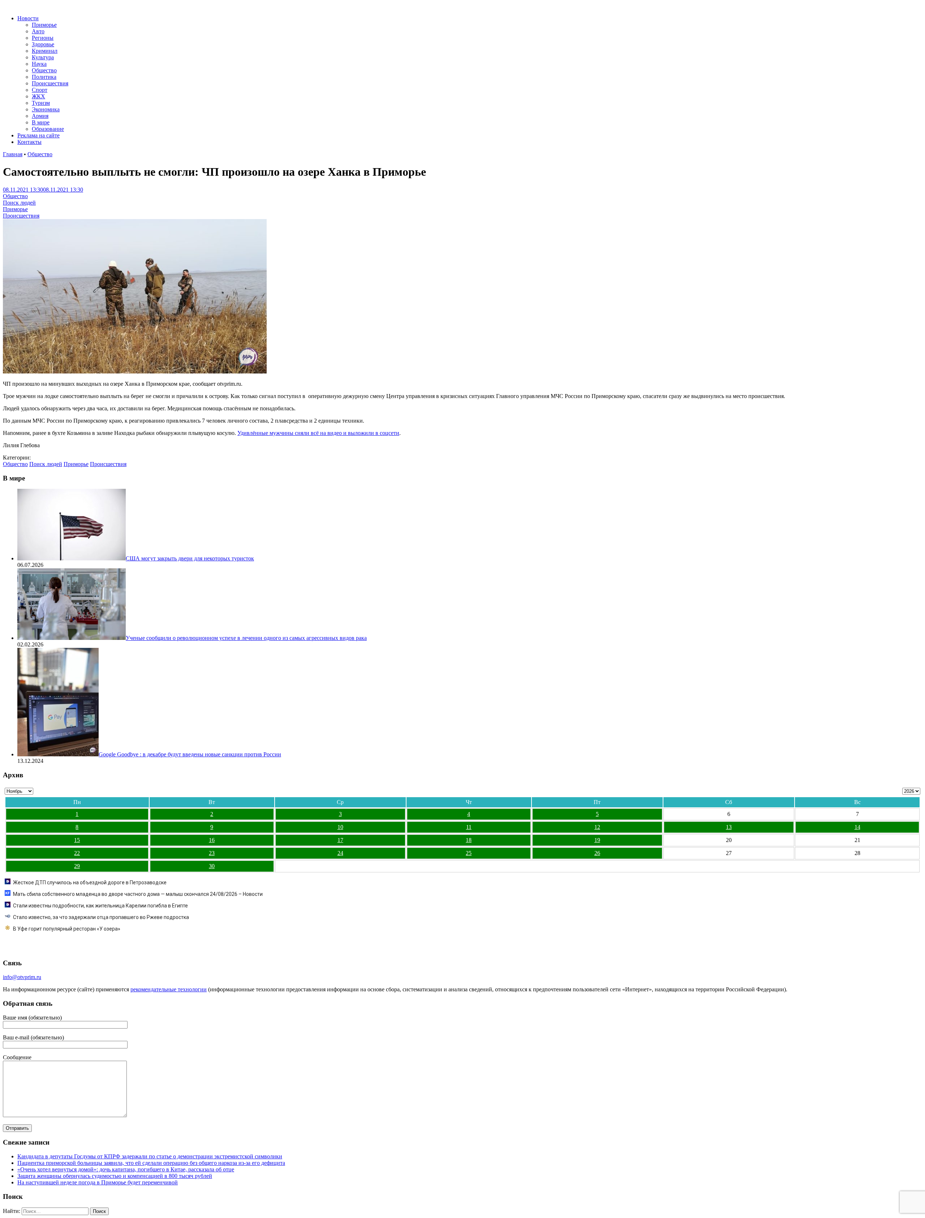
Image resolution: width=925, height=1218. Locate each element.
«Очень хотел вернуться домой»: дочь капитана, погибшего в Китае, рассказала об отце (125, 1169)
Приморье (44, 25)
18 (469, 840)
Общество (44, 70)
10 (340, 827)
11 (469, 827)
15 (77, 840)
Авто (38, 31)
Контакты (29, 142)
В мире (41, 122)
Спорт (39, 90)
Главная (12, 154)
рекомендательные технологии (168, 989)
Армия (40, 116)
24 (340, 853)
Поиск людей (19, 203)
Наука (39, 64)
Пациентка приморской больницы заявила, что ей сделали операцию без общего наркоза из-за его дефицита (151, 1163)
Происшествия (50, 83)
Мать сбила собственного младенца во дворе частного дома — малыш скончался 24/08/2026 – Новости (138, 894)
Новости (28, 18)
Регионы (42, 38)
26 (597, 853)
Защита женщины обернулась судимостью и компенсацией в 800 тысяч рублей (114, 1176)
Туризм (41, 103)
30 (212, 866)
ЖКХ (38, 96)
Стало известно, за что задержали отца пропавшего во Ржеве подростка (101, 917)
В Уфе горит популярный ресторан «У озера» (66, 929)
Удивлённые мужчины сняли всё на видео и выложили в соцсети (318, 433)
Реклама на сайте (38, 135)
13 (729, 827)
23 (212, 853)
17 (340, 840)
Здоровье (43, 44)
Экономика (46, 109)
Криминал (44, 51)
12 (597, 827)
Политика (44, 77)
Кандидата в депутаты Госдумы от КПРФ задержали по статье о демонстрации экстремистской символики (149, 1156)
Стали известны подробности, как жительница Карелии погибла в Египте (100, 906)
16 (212, 840)
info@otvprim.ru (22, 977)
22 (77, 853)
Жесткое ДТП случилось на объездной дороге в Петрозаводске (90, 882)
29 (77, 866)
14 (857, 827)
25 (469, 853)
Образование (48, 129)
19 (597, 840)
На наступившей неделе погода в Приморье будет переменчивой (97, 1182)
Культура (43, 57)
